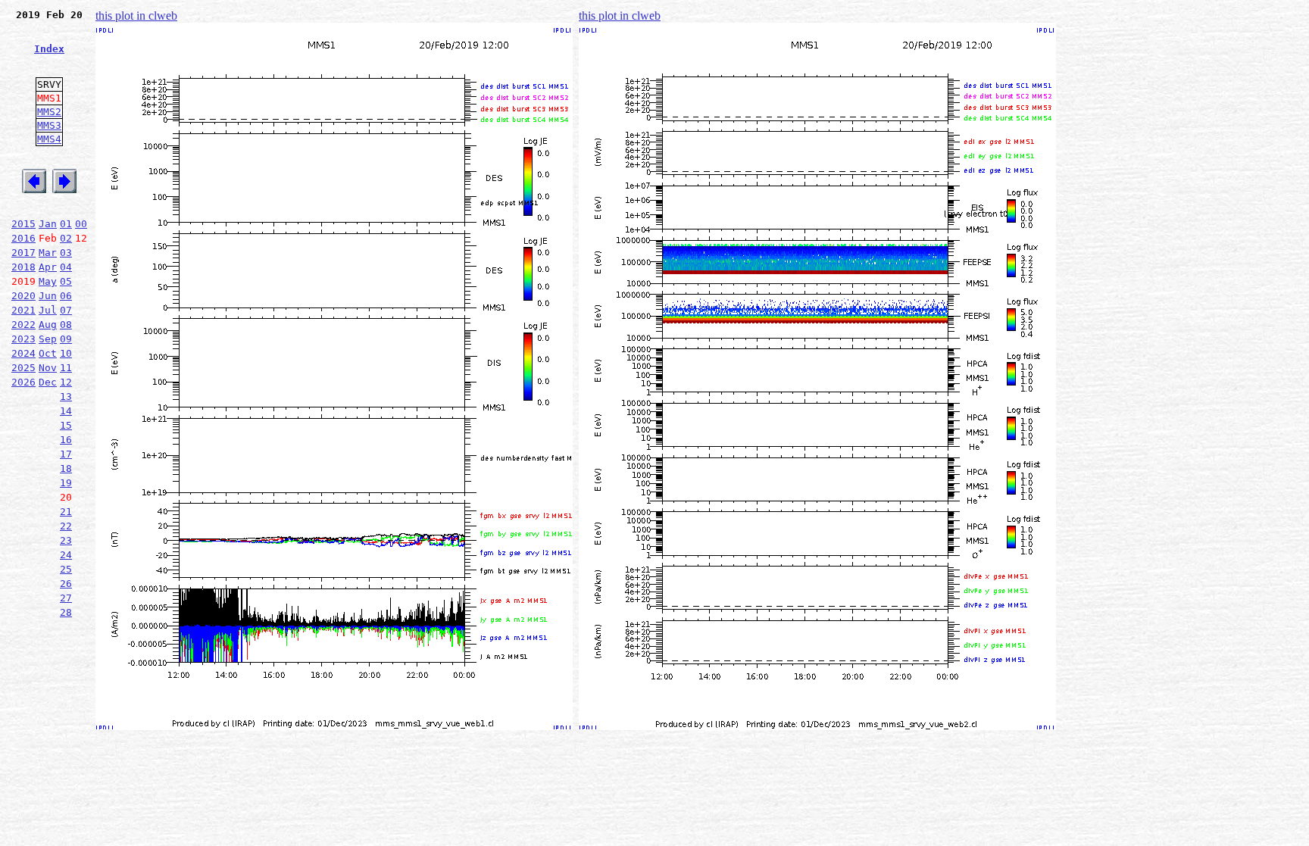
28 (66, 612)
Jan (48, 223)
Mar (48, 252)
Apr (48, 267)
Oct (48, 353)
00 (81, 223)
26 (66, 583)
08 (66, 324)
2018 (23, 267)
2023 (23, 339)
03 (66, 252)
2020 (23, 295)
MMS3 (49, 125)
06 (66, 295)
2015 (23, 223)
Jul (48, 310)
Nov (48, 367)
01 (66, 223)
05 (66, 281)
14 (66, 411)
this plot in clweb (136, 15)
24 (66, 554)
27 (66, 598)
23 (66, 540)
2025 (23, 367)
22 (66, 526)
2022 (23, 324)
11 (66, 367)
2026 (23, 382)
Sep (48, 339)
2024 (23, 353)
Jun (48, 295)
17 (66, 454)
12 (66, 382)
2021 (23, 310)
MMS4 (49, 139)
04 (66, 267)
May (48, 281)
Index (49, 49)
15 (66, 425)
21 (66, 511)
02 (66, 238)
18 (66, 468)
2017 (23, 252)
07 (66, 310)
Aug (48, 324)
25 (66, 569)
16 (66, 439)
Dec (48, 382)
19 (66, 483)
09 (66, 339)
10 (66, 353)
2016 (23, 238)
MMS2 (49, 111)
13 (66, 396)
